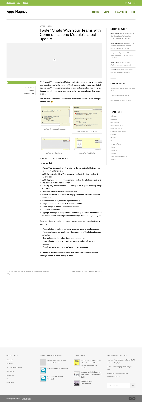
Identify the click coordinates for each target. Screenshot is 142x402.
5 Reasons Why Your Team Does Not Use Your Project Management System (122, 35)
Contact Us (10, 382)
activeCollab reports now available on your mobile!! (25, 271)
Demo (106, 11)
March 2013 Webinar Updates (90, 271)
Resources (10, 375)
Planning (113, 153)
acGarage (114, 116)
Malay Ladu (30, 93)
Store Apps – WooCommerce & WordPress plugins (117, 374)
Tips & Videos (120, 11)
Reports (113, 159)
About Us (10, 360)
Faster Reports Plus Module (120, 95)
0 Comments (30, 87)
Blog (18, 3)
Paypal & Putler (116, 144)
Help (133, 11)
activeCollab (115, 122)
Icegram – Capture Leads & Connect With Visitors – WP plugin (121, 361)
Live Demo (10, 371)
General (113, 134)
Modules (113, 138)
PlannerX (114, 150)
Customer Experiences (118, 131)
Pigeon (113, 147)
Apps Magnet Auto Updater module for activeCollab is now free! (122, 55)
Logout (25, 3)
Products (95, 11)
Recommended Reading (119, 156)
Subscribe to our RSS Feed (133, 398)
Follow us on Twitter (130, 398)
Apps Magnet (26, 398)
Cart (129, 3)
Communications (116, 128)
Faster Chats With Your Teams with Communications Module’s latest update (70, 34)
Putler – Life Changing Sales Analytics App (119, 368)
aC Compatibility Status (14, 367)
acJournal (114, 119)
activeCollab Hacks (117, 125)
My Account (11, 3)
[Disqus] (54, 312)
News (32, 90)
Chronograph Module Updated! (121, 100)
